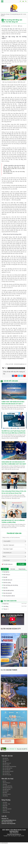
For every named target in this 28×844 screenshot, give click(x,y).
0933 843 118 (5, 818)
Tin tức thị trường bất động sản (16, 368)
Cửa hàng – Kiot (6, 804)
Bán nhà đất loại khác (8, 590)
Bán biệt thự (6, 572)
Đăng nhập (25, 2)
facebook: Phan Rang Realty (8, 823)
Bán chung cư (6, 574)
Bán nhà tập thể (6, 773)
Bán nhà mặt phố (7, 593)
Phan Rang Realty (6, 26)
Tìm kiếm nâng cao (8, 564)
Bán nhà (5, 587)
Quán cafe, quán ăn (7, 808)
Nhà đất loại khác (6, 789)
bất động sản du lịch (16, 93)
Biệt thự (4, 781)
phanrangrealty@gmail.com (9, 820)
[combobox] (14, 545)
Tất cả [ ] (5, 609)
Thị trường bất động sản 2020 (10, 28)
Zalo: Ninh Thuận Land (7, 821)
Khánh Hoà (6, 603)
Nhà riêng (5, 792)
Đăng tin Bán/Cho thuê (20, 2)
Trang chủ (3, 14)
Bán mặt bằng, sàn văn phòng (10, 585)
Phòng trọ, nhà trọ (6, 794)
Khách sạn (5, 805)
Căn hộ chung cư (6, 782)
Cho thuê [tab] (12, 569)
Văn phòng (5, 795)
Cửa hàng (5, 784)
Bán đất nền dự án (7, 580)
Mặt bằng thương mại (7, 787)
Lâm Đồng (5, 606)
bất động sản (13, 45)
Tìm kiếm (22, 564)
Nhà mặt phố (5, 791)
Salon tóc (5, 810)
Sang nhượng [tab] (22, 569)
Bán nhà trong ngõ (7, 774)
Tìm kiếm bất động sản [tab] (14, 533)
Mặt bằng (5, 807)
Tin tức (7, 14)
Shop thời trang (6, 812)
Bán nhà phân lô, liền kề (9, 595)
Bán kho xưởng (7, 582)
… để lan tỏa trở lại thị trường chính (11, 234)
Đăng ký (23, 2)
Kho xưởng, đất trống (7, 786)
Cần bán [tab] (5, 569)
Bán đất (5, 577)
